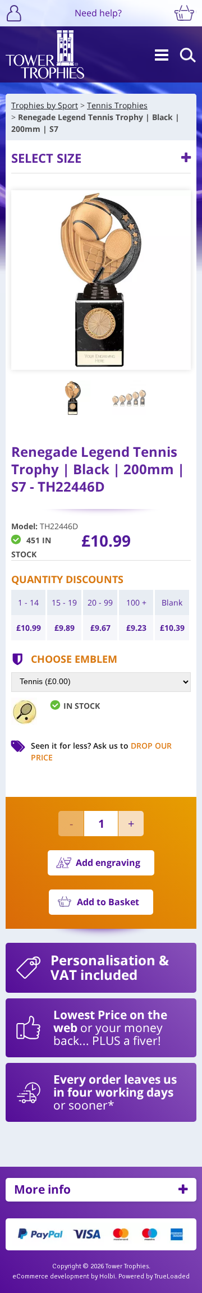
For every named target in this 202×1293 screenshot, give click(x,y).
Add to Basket (108, 902)
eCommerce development (50, 1276)
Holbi (107, 1276)
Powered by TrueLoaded (154, 1276)
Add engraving (108, 862)
